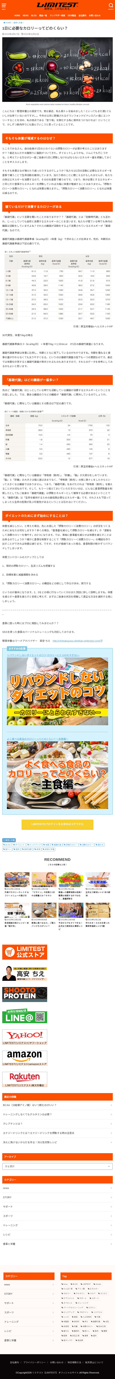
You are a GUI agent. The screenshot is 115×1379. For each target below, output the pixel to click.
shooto (98, 1284)
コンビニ (103, 1293)
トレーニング (10, 1225)
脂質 (65, 1336)
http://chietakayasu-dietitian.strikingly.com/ (76, 640)
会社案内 (82, 15)
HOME (17, 15)
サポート (8, 1206)
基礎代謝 (57, 845)
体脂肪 (66, 1322)
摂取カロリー (71, 845)
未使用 (66, 1326)
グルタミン (80, 1293)
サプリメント (68, 1298)
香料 (95, 1336)
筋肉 (17, 849)
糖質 (105, 1331)
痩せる (100, 845)
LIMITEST (87, 1284)
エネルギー (94, 1289)
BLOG (34, 15)
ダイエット (20, 845)
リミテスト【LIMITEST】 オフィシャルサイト (55, 1372)
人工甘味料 (87, 1317)
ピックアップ (34, 845)
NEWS (26, 15)
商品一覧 (43, 15)
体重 (47, 845)
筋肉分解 (28, 849)
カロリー (67, 1293)
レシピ (6, 1234)
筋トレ (8, 849)
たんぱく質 (67, 1289)
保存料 (76, 1322)
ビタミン (92, 1308)
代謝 (98, 1317)
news (6, 1188)
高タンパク (67, 1340)
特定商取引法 (74, 1362)
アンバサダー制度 (57, 15)
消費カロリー (87, 845)
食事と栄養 (10, 840)
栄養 (76, 1326)
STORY (7, 1197)
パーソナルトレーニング (73, 1308)
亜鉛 (76, 1317)
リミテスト (97, 1312)
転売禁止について (94, 1362)
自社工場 (75, 1336)
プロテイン (83, 1312)
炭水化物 (102, 1326)
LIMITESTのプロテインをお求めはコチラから (57, 824)
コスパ (92, 1293)
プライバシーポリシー (34, 1362)
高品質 (80, 1340)
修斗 (86, 1322)
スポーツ (8, 1216)
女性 (107, 1322)
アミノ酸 (81, 1289)
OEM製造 (72, 15)
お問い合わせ (95, 15)
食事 (38, 849)
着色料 (76, 1331)
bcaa (65, 1284)
